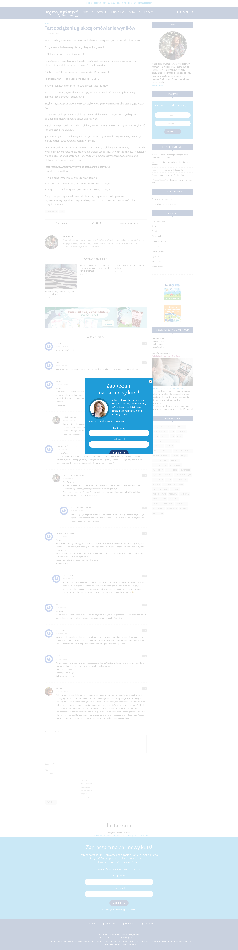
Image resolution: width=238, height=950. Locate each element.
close (150, 381)
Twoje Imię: (119, 428)
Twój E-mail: (119, 439)
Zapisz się (119, 453)
